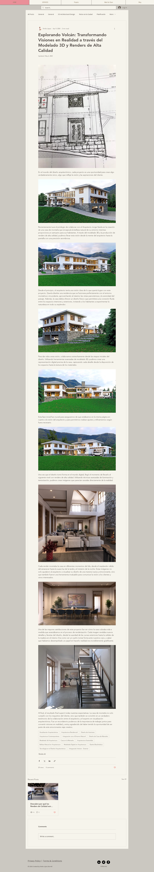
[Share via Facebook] (39, 761)
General (41, 14)
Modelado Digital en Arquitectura (75, 744)
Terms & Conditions (52, 861)
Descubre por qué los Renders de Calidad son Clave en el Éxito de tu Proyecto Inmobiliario (40, 805)
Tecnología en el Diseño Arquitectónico (52, 749)
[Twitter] (103, 862)
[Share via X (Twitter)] (44, 761)
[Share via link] (55, 761)
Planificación (101, 14)
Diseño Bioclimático (96, 744)
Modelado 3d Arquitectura (48, 740)
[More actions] (114, 28)
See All (124, 779)
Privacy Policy (34, 861)
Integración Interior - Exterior (78, 749)
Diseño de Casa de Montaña (98, 736)
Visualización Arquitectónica (49, 732)
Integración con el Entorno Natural (74, 736)
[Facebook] (108, 862)
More (111, 14)
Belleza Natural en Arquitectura (50, 744)
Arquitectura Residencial (69, 732)
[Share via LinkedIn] (49, 761)
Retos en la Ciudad (86, 14)
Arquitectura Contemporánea (49, 736)
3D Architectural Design (66, 14)
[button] (45, 2)
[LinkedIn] (99, 862)
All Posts (31, 14)
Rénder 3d (42, 754)
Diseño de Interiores (87, 732)
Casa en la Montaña (67, 740)
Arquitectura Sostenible (85, 740)
